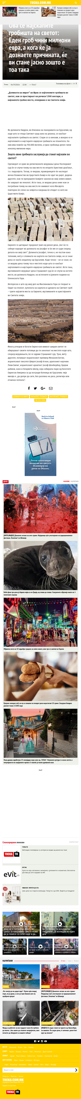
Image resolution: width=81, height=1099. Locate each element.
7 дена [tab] (69, 961)
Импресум (6, 1076)
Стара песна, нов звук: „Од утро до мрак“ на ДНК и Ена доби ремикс (39, 949)
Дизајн (56, 1056)
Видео (47, 1065)
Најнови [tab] (66, 481)
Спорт (5, 1051)
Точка (6, 84)
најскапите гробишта (39, 397)
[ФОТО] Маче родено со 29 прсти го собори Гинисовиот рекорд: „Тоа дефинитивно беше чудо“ (66, 11)
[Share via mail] (51, 388)
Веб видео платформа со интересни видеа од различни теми (44, 850)
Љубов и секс (31, 1056)
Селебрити (28, 1060)
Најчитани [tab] (74, 481)
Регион (20, 1047)
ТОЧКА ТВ (25, 847)
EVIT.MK (24, 867)
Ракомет (25, 1052)
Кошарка (18, 1052)
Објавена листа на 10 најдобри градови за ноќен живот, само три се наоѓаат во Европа (34, 649)
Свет (25, 1047)
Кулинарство (48, 1056)
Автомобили (22, 1065)
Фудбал (11, 1052)
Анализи (30, 1047)
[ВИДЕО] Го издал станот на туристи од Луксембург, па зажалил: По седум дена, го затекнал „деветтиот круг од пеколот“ (59, 1030)
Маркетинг (14, 1076)
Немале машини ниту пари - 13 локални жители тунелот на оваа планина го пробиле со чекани (66, 949)
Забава (30, 1065)
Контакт (21, 1076)
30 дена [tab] (76, 961)
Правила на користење (9, 1086)
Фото (41, 1065)
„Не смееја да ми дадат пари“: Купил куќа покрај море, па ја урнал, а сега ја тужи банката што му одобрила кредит (19, 993)
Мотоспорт (37, 1052)
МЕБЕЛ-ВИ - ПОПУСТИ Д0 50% (30, 888)
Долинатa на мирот (20, 397)
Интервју (53, 1065)
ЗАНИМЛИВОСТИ (48, 1023)
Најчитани (8, 960)
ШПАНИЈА (45, 987)
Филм (16, 1060)
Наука (6, 1065)
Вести (5, 1047)
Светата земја (40, 400)
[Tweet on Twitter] (35, 388)
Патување (40, 1056)
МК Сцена (36, 1060)
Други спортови (47, 1052)
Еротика (36, 1065)
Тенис (31, 1052)
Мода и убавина (21, 1056)
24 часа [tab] (63, 961)
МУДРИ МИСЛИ (8, 1023)
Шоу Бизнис (7, 1060)
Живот (5, 1056)
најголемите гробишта (58, 397)
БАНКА (5, 987)
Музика (21, 1060)
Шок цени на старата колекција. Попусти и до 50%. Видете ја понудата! (48, 891)
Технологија (13, 1065)
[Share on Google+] (43, 388)
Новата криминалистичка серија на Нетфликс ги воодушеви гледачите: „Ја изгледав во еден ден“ (59, 930)
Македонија (12, 1047)
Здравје (12, 1056)
